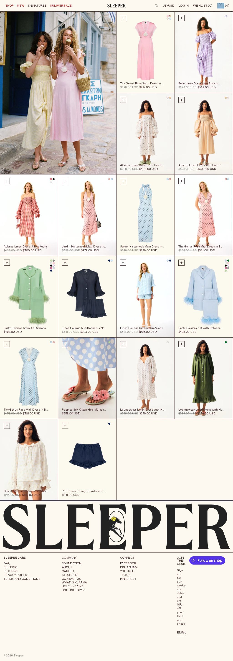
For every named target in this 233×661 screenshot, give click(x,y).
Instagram (128, 567)
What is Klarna (74, 582)
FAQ (7, 563)
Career (68, 571)
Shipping (10, 567)
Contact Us (71, 579)
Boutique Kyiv (73, 590)
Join (182, 632)
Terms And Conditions (22, 579)
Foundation (71, 563)
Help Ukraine (72, 586)
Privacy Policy (16, 575)
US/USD (168, 6)
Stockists (70, 575)
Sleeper (19, 655)
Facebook (128, 563)
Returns (11, 571)
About (67, 567)
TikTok (125, 575)
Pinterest (128, 579)
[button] (9, 6)
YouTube (127, 571)
